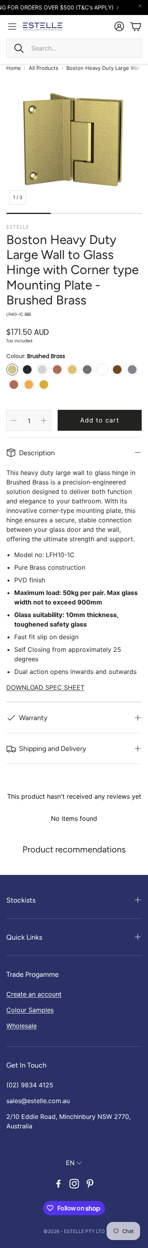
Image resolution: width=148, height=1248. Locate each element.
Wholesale (21, 1026)
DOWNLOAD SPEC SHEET (45, 687)
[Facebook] (58, 1183)
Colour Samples (30, 1010)
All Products (43, 68)
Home (13, 68)
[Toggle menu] (12, 26)
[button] (74, 48)
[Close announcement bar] (140, 6)
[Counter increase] (44, 420)
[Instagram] (74, 1183)
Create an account (34, 994)
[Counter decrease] (14, 420)
